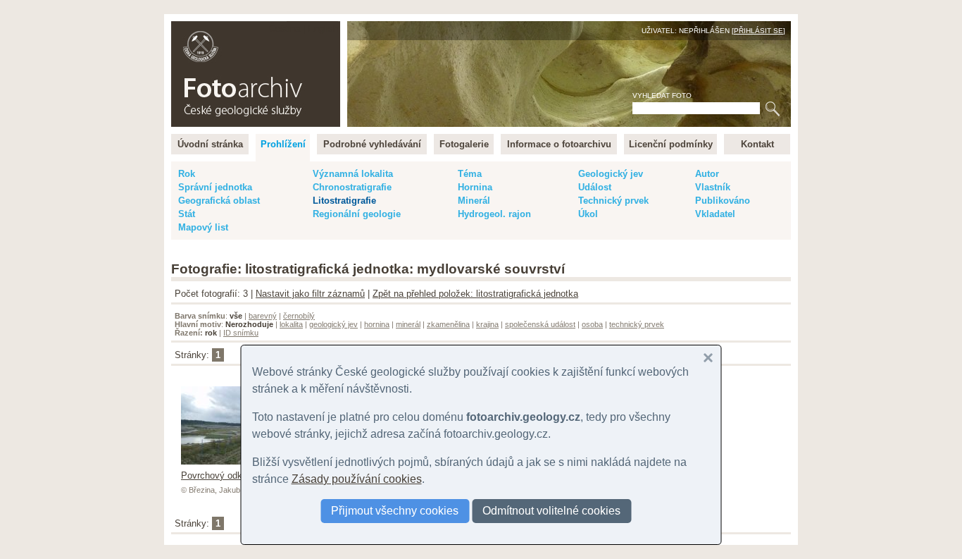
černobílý (299, 316)
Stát (186, 214)
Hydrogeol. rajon (494, 214)
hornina (376, 324)
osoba (592, 324)
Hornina (475, 187)
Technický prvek (613, 200)
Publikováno (722, 200)
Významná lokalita (353, 173)
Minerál (474, 200)
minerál (408, 324)
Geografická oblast (219, 200)
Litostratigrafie (344, 200)
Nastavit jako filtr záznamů (310, 293)
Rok (186, 173)
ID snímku (240, 332)
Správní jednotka (215, 187)
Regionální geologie (357, 214)
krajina (487, 324)
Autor (707, 173)
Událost (594, 187)
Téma (470, 173)
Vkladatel (715, 214)
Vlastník (712, 187)
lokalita (291, 324)
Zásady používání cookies (357, 479)
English (323, 28)
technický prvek (636, 324)
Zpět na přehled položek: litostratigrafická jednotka (475, 293)
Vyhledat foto (662, 95)
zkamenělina (448, 324)
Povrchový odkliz (216, 475)
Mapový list (203, 227)
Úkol (588, 214)
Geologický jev (610, 173)
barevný (263, 316)
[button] (708, 358)
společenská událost (540, 324)
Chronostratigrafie (352, 187)
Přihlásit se (758, 31)
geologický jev (333, 324)
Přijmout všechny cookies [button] (394, 511)
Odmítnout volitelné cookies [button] (551, 511)
